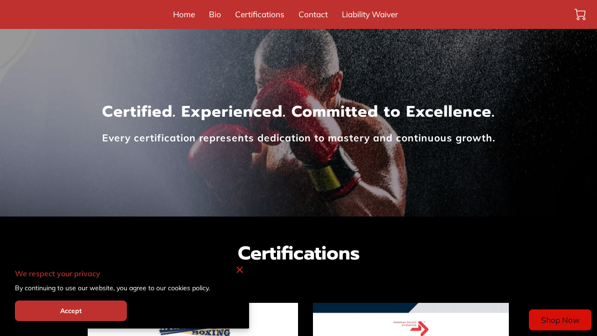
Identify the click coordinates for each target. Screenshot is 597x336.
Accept (71, 311)
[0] (580, 14)
